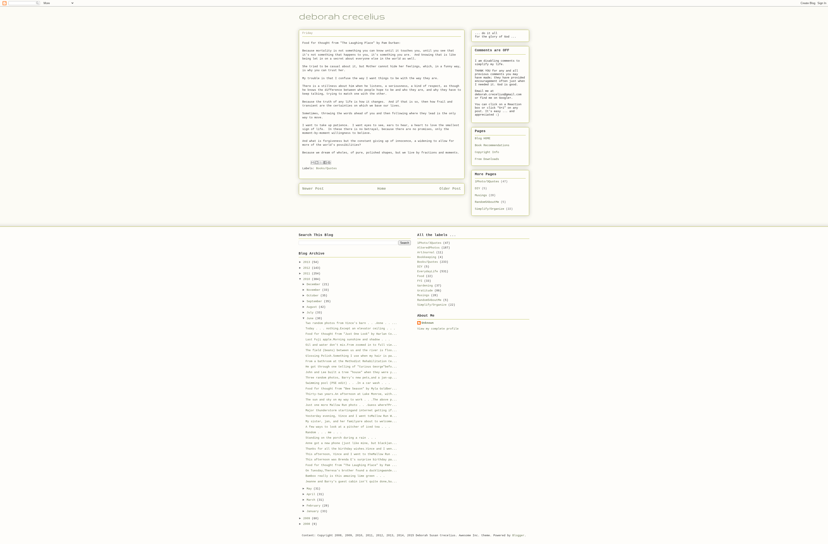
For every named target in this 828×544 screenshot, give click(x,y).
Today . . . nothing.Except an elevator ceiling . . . (350, 328)
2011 (307, 273)
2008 (307, 524)
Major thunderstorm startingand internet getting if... (351, 410)
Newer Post (313, 189)
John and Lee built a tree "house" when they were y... (351, 372)
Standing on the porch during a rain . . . (341, 437)
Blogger (518, 535)
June (311, 318)
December (314, 284)
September (315, 301)
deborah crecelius (342, 16)
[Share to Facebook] (325, 162)
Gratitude (425, 290)
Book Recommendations (492, 145)
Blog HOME (482, 138)
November (314, 290)
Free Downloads (487, 159)
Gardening (425, 285)
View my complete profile (438, 328)
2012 (307, 268)
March (312, 500)
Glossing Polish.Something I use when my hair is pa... (351, 356)
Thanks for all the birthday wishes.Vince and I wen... (351, 448)
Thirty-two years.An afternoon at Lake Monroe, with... (351, 394)
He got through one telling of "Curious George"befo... (351, 366)
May (310, 488)
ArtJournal (425, 252)
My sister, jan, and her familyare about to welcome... (351, 421)
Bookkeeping (426, 257)
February (314, 505)
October (313, 295)
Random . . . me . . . (324, 432)
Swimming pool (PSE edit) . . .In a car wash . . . (348, 383)
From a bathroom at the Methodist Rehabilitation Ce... (351, 361)
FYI (419, 281)
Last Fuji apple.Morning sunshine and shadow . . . (348, 339)
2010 (307, 279)
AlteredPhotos (428, 247)
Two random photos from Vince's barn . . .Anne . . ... (351, 323)
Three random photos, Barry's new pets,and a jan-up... (351, 377)
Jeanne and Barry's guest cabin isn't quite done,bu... (351, 481)
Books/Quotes (326, 168)
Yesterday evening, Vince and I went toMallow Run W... (351, 416)
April (312, 494)
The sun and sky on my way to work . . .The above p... (351, 399)
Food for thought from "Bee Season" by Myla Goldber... (351, 388)
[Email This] (312, 162)
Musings (481, 195)
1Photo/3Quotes (487, 181)
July (311, 312)
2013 (307, 262)
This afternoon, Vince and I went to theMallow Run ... (351, 454)
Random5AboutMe (487, 202)
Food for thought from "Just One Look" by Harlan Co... (351, 334)
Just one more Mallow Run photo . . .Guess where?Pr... (351, 405)
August (313, 307)
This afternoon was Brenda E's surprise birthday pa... (351, 459)
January (313, 511)
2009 (307, 518)
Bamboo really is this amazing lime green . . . (345, 476)
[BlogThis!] (317, 162)
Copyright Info (487, 152)
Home (381, 189)
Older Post (450, 189)
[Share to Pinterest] (329, 162)
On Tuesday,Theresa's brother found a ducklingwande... (351, 470)
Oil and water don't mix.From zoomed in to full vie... (351, 345)
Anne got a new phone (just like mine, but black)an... (351, 443)
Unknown (428, 323)
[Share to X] (321, 162)
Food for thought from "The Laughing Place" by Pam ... (351, 465)
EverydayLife (427, 271)
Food (420, 276)
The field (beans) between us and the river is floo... (351, 350)
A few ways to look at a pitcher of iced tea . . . (348, 426)
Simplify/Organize (489, 209)
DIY (477, 188)
